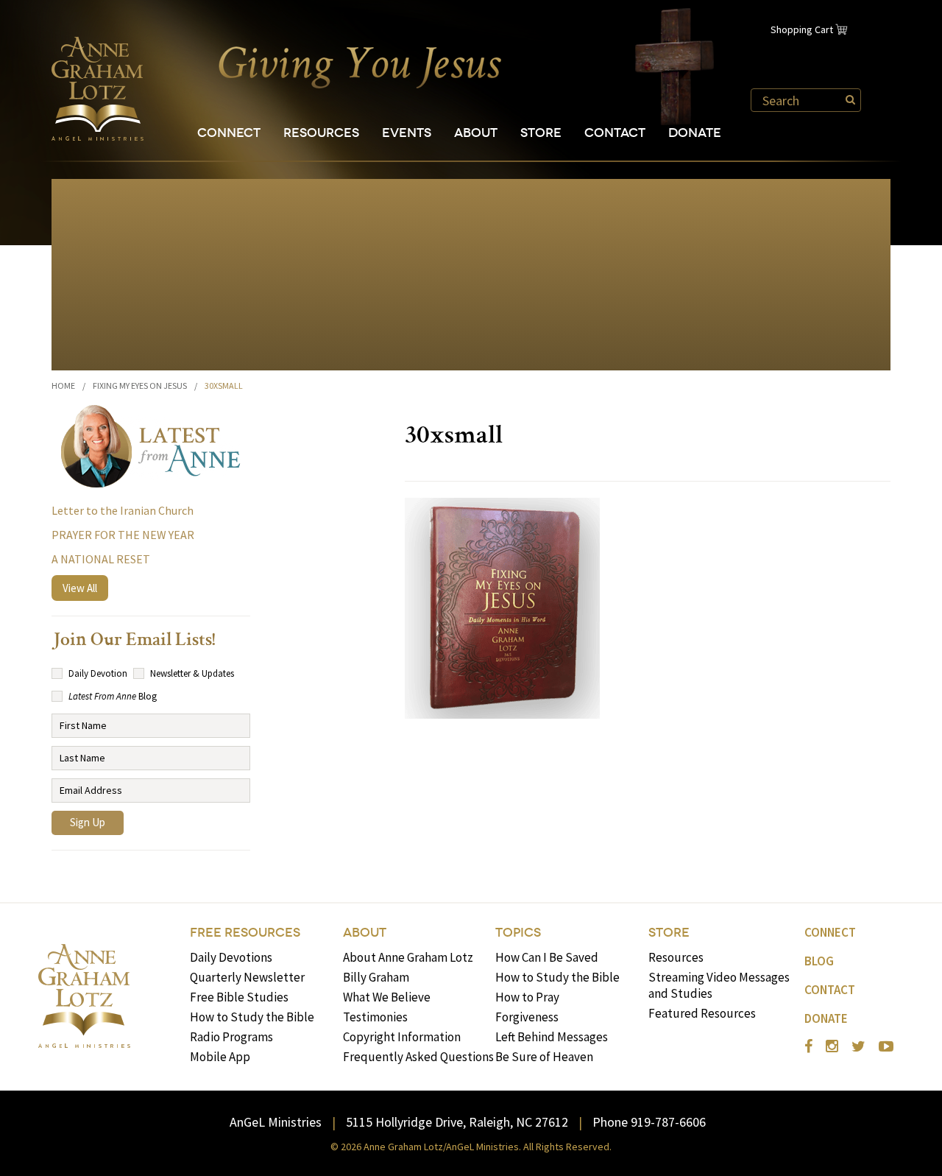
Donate (694, 133)
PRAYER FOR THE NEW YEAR (123, 534)
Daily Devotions (231, 957)
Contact (614, 133)
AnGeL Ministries (276, 1121)
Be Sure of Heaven (544, 1057)
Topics (518, 932)
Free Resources (245, 932)
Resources (321, 133)
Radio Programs (231, 1037)
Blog (819, 961)
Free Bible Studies (239, 997)
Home (63, 385)
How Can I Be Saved (546, 957)
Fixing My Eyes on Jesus (140, 385)
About (475, 133)
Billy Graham (376, 977)
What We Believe (387, 997)
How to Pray (527, 997)
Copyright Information (402, 1037)
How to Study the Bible (252, 1017)
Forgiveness (527, 1017)
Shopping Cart (802, 29)
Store (541, 133)
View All (80, 588)
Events (406, 133)
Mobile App (220, 1057)
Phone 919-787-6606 (649, 1121)
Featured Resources (702, 1013)
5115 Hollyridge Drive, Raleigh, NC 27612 (457, 1121)
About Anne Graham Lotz (408, 957)
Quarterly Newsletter (247, 977)
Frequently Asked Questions (418, 1057)
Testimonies (375, 1017)
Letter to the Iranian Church (123, 510)
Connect (229, 133)
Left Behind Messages (551, 1037)
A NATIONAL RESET (101, 559)
